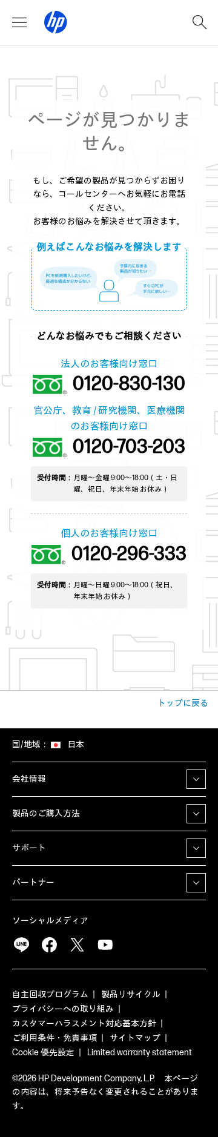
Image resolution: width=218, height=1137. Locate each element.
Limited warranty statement (139, 1052)
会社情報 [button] (29, 779)
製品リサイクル (130, 994)
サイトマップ (135, 1038)
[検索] (200, 22)
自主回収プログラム (50, 994)
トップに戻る (182, 703)
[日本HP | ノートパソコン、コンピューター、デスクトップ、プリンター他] (56, 22)
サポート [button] (29, 848)
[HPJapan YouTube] (105, 945)
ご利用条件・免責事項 (54, 1038)
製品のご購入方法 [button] (46, 813)
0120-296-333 (129, 554)
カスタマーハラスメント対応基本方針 (84, 1023)
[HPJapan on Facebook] (49, 945)
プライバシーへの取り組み (63, 1009)
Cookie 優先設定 (43, 1052)
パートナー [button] (33, 882)
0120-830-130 (129, 384)
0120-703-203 (129, 447)
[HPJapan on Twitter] (77, 945)
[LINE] (21, 945)
